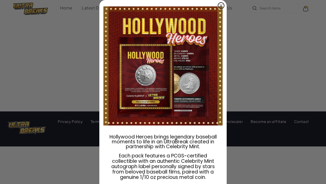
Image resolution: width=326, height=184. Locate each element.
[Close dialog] (221, 6)
